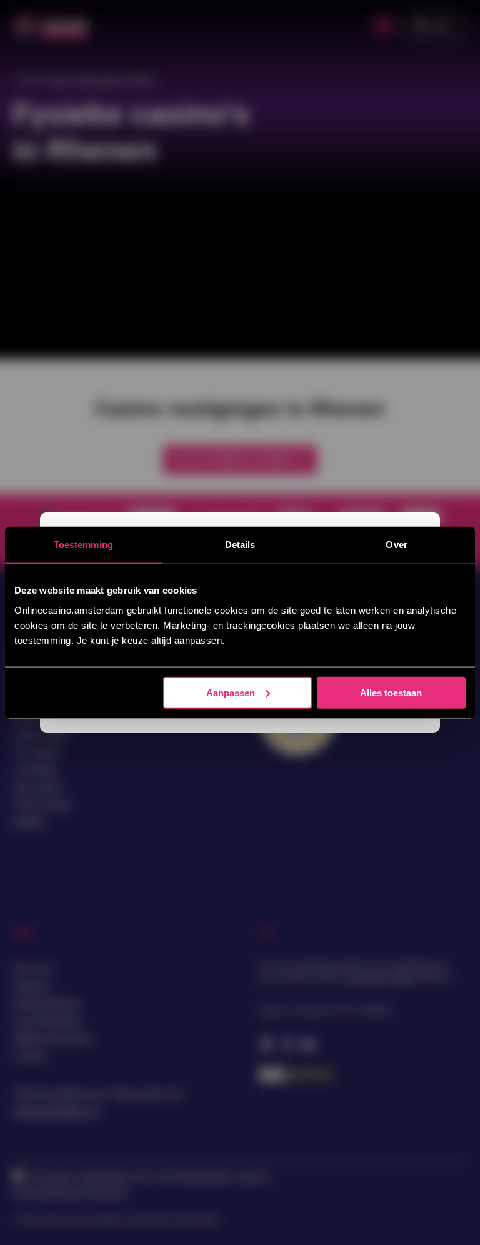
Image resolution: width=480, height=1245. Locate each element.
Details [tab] (240, 544)
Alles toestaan (391, 692)
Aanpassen (230, 692)
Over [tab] (396, 544)
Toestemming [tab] (83, 544)
